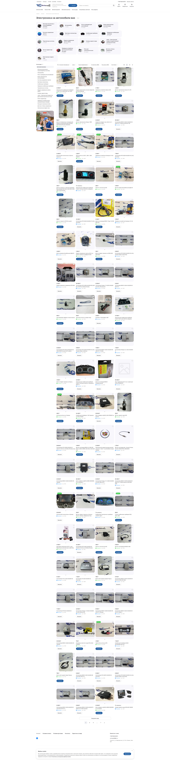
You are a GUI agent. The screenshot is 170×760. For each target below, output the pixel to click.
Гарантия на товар (77, 733)
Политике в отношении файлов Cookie (61, 756)
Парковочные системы (43, 88)
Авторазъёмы (41, 72)
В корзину (60, 95)
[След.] (104, 722)
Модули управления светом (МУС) (44, 90)
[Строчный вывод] (129, 65)
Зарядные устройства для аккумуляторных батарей (44, 101)
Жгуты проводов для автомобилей (45, 74)
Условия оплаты (47, 733)
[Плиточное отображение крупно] (124, 65)
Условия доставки (58, 733)
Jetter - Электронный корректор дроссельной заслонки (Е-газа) (45, 96)
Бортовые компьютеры (43, 82)
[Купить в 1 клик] (73, 71)
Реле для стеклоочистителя (44, 103)
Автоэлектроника (41, 66)
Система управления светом (44, 80)
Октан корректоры (42, 98)
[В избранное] (73, 68)
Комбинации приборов (43, 84)
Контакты (67, 733)
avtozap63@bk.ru (114, 738)
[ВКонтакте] (37, 738)
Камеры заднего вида (43, 93)
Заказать (118, 129)
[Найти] (113, 5)
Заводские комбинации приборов (45, 86)
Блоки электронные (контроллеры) (42, 77)
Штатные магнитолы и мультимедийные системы (44, 70)
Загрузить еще (95, 718)
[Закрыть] (132, 751)
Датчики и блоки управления (44, 105)
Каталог (38, 733)
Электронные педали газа (44, 107)
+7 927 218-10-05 (121, 1)
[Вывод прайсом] (132, 65)
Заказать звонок (130, 1)
